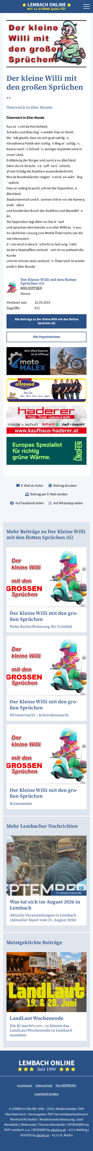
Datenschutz (43, 1085)
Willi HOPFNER (31, 287)
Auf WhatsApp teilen (68, 503)
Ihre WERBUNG (66, 1085)
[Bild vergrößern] (11, 287)
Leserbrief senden (46, 1093)
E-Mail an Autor (32, 485)
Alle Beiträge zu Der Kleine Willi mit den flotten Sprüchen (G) (47, 321)
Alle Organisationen (46, 337)
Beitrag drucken (65, 485)
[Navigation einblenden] (86, 6)
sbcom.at (42, 1135)
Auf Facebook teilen (29, 503)
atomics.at (58, 1129)
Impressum (24, 1085)
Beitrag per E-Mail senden (49, 494)
